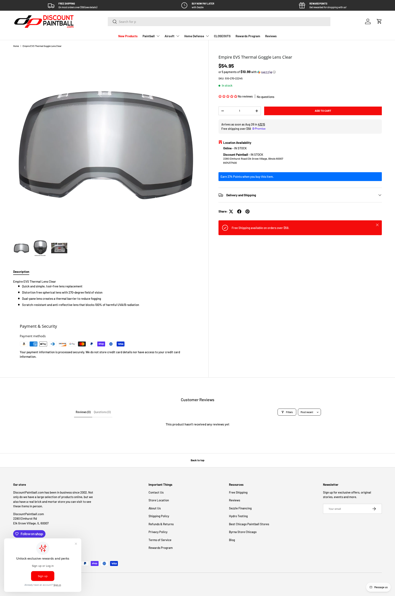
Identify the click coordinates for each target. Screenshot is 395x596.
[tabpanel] (106, 293)
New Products (128, 36)
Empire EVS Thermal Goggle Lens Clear (42, 46)
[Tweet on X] (231, 211)
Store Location (159, 500)
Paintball (149, 36)
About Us (155, 508)
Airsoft (169, 36)
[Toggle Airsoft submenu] (177, 36)
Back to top (197, 460)
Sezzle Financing (240, 508)
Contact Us (156, 492)
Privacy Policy (158, 532)
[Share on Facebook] (239, 211)
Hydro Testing (238, 516)
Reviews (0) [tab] (83, 412)
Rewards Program (248, 36)
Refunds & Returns (161, 524)
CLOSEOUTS (222, 36)
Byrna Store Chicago (243, 532)
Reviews (271, 36)
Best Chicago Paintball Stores (249, 524)
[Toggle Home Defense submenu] (207, 36)
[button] (379, 21)
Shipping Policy (159, 516)
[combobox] (219, 21)
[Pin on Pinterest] (247, 211)
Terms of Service (160, 540)
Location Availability (237, 142)
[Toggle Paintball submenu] (158, 36)
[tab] (21, 271)
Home (16, 46)
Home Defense (194, 36)
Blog (232, 540)
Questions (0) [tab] (102, 412)
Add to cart (323, 110)
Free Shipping (238, 492)
